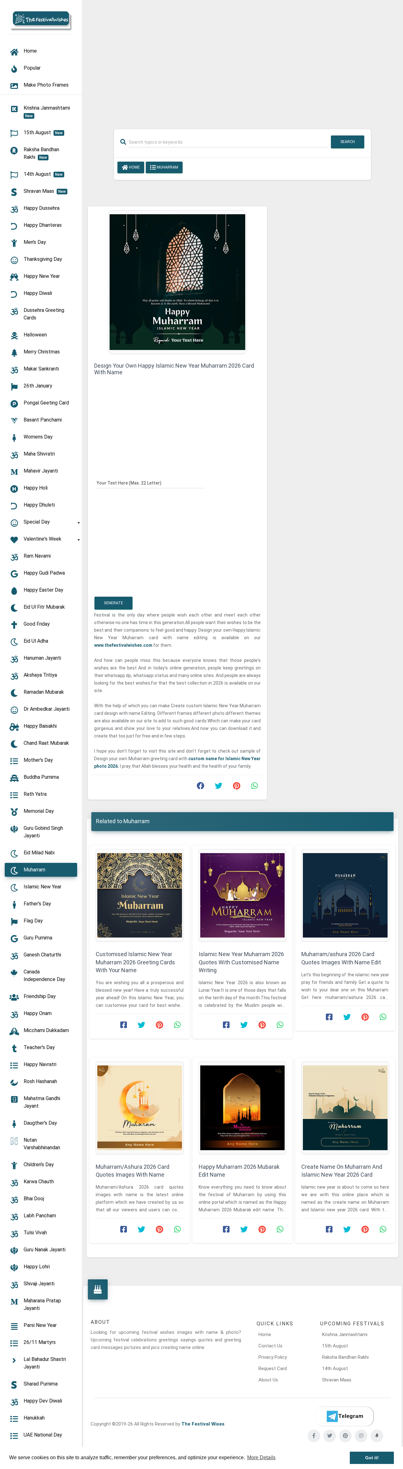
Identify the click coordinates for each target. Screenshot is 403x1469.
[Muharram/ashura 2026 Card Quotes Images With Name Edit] (345, 895)
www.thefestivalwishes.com (123, 645)
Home (134, 167)
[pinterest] (345, 1436)
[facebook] (314, 1436)
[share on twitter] (218, 787)
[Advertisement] (242, 60)
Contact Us (270, 1346)
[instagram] (361, 1436)
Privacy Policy (272, 1357)
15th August (335, 1346)
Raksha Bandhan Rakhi (345, 1357)
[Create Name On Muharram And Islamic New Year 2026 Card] (345, 1108)
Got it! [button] (372, 1457)
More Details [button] (261, 1457)
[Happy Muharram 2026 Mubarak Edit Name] (242, 1108)
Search (347, 142)
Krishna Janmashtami (344, 1334)
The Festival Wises (202, 1424)
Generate (113, 603)
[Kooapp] (377, 1436)
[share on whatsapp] (254, 787)
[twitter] (329, 1436)
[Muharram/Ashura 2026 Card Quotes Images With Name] (139, 1108)
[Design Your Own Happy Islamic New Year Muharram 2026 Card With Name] (177, 281)
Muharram (167, 167)
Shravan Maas (336, 1380)
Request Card (272, 1368)
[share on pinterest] (236, 787)
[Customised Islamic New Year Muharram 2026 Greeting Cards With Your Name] (139, 895)
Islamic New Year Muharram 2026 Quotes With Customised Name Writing (241, 962)
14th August (335, 1368)
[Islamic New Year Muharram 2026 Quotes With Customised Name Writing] (242, 895)
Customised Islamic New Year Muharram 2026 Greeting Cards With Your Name (135, 962)
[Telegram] (344, 1416)
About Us (268, 1380)
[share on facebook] (200, 787)
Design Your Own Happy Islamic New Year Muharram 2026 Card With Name (174, 369)
